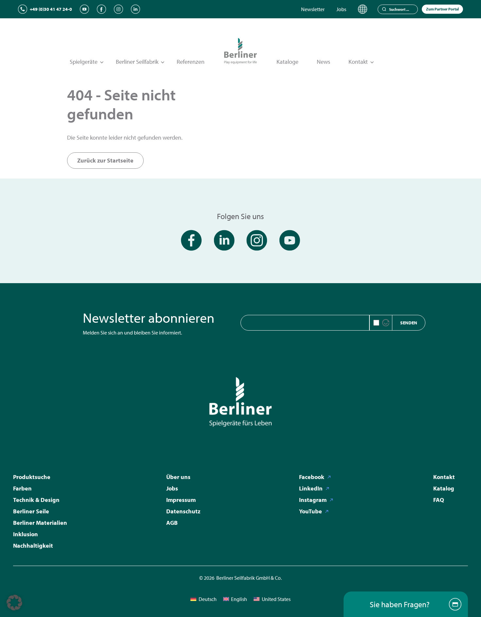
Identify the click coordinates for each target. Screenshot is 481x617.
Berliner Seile (31, 511)
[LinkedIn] (135, 9)
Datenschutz (183, 511)
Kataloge (287, 61)
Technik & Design (36, 500)
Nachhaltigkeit (33, 545)
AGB (172, 522)
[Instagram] (118, 9)
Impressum (181, 500)
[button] (14, 602)
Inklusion (25, 534)
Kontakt (444, 477)
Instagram (313, 500)
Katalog (443, 488)
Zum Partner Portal (442, 9)
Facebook (311, 477)
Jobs (341, 9)
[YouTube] (84, 9)
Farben (22, 488)
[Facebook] (101, 9)
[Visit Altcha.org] (385, 322)
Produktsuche (31, 477)
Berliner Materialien (40, 522)
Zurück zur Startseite (105, 160)
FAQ (438, 500)
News (323, 61)
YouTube (310, 511)
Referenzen (191, 61)
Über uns (178, 477)
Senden (408, 323)
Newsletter (313, 9)
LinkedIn (311, 488)
